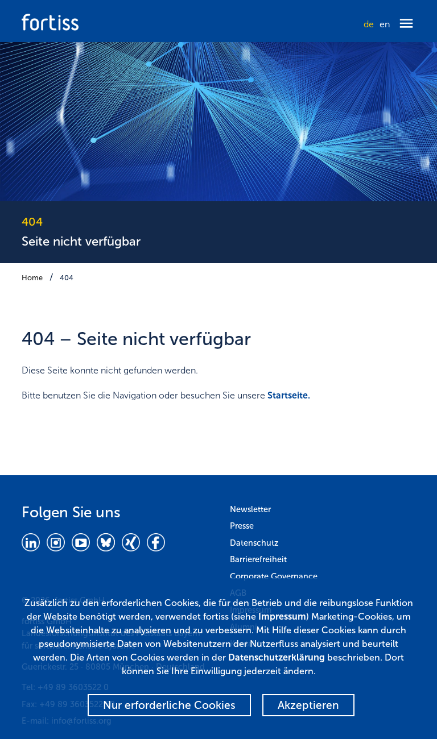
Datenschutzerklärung (276, 657)
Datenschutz (254, 543)
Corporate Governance (274, 576)
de (369, 24)
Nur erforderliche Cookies (169, 705)
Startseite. (288, 395)
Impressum (282, 616)
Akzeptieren (308, 705)
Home (32, 277)
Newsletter (250, 509)
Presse (242, 526)
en (385, 24)
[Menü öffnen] (406, 24)
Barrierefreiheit (258, 559)
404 (66, 277)
